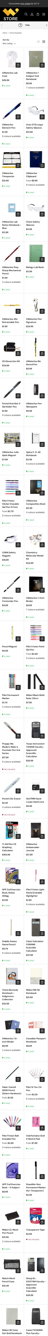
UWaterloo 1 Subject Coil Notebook (32, 76)
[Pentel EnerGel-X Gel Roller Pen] (12, 389)
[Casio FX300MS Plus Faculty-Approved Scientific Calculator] (36, 1316)
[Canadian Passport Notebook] (36, 1024)
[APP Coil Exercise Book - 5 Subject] (12, 1170)
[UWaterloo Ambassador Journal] (36, 830)
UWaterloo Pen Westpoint (34, 405)
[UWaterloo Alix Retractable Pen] (12, 305)
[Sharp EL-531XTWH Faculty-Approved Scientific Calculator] (36, 1264)
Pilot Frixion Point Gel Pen (35, 648)
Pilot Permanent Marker (10, 697)
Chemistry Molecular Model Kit (34, 555)
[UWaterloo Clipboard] (36, 159)
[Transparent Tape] (36, 1216)
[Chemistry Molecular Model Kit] (36, 538)
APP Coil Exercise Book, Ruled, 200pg (11, 892)
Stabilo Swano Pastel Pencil (9, 943)
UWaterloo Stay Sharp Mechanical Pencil (11, 270)
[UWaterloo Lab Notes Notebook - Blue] (12, 208)
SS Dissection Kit (11, 361)
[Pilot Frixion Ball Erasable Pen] (12, 1122)
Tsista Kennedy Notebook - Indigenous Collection (10, 995)
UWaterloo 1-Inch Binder (35, 599)
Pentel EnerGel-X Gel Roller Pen (11, 405)
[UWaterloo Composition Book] (36, 487)
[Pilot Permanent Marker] (12, 681)
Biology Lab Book (35, 267)
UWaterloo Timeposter (8, 175)
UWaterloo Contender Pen (10, 599)
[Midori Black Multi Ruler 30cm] (36, 681)
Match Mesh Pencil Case (8, 1280)
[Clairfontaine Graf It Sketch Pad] (36, 1122)
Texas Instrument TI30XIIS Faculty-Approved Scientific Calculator (35, 750)
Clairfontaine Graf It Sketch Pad (35, 1137)
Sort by (6, 40)
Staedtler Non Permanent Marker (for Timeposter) (36, 1187)
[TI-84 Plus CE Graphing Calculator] (12, 830)
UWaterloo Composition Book (35, 502)
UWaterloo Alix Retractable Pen (10, 321)
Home (5, 33)
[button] (38, 14)
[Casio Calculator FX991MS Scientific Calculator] (36, 927)
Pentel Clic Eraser (11, 798)
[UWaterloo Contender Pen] (12, 584)
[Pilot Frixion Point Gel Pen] (36, 632)
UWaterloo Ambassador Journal (32, 847)
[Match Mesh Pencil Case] (12, 1264)
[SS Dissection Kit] (12, 347)
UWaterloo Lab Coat (9, 74)
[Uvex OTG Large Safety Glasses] (36, 110)
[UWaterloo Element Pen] (12, 110)
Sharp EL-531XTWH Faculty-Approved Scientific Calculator (35, 1284)
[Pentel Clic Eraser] (12, 785)
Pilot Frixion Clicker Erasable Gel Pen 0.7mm (10, 503)
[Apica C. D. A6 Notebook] (36, 438)
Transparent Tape (35, 1229)
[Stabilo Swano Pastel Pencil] (12, 927)
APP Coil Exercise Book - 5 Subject (11, 1186)
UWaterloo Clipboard (31, 175)
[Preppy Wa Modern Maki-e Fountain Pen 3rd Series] (12, 730)
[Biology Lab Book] (36, 253)
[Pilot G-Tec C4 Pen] (36, 1073)
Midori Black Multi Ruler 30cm (35, 697)
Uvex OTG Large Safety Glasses (34, 126)
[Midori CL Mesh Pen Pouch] (12, 1216)
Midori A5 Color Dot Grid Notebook (12, 1332)
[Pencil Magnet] (12, 632)
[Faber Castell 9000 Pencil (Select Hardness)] (12, 1073)
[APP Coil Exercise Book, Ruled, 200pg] (12, 875)
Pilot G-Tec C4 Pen (33, 1089)
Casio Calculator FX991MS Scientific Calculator (34, 946)
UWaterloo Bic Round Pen (33, 363)
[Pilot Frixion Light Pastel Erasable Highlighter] (36, 875)
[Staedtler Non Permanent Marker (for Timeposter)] (36, 1170)
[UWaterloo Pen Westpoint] (36, 389)
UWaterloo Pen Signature (34, 321)
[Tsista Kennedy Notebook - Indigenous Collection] (12, 976)
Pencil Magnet (9, 646)
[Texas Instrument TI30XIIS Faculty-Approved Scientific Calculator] (36, 730)
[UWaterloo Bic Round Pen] (36, 347)
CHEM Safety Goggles (9, 554)
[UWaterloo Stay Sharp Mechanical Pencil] (12, 253)
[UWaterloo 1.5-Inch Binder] (12, 1024)
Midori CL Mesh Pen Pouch (10, 1231)
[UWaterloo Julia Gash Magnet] (12, 438)
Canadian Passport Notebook (36, 1040)
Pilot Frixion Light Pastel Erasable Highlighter (35, 892)
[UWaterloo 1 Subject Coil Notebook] (36, 59)
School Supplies (16, 33)
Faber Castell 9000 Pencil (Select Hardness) (11, 1090)
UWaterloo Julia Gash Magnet (10, 454)
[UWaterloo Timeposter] (12, 159)
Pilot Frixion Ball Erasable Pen (10, 1137)
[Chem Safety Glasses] (36, 208)
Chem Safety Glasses (33, 223)
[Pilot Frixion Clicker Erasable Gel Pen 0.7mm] (12, 487)
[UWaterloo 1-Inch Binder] (36, 584)
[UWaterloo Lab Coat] (12, 59)
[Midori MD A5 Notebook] (36, 976)
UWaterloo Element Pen (8, 126)
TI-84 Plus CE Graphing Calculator (9, 847)
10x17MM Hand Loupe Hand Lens (35, 800)
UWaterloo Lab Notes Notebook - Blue (11, 225)
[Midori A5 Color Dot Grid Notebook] (12, 1316)
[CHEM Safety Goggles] (12, 538)
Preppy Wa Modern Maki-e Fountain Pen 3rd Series (11, 748)
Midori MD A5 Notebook (33, 991)
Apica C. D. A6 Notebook (33, 454)
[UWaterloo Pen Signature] (36, 305)
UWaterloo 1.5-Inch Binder (10, 1040)
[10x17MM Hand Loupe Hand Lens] (36, 785)
